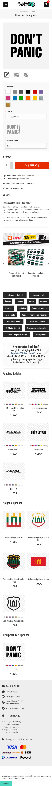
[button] (25, 778)
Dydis (9, 111)
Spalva (10, 86)
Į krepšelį (33, 165)
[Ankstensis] (3, 264)
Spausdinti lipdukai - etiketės (16, 274)
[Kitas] (48, 264)
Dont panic (30, 11)
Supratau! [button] (6, 783)
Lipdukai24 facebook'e (23, 353)
